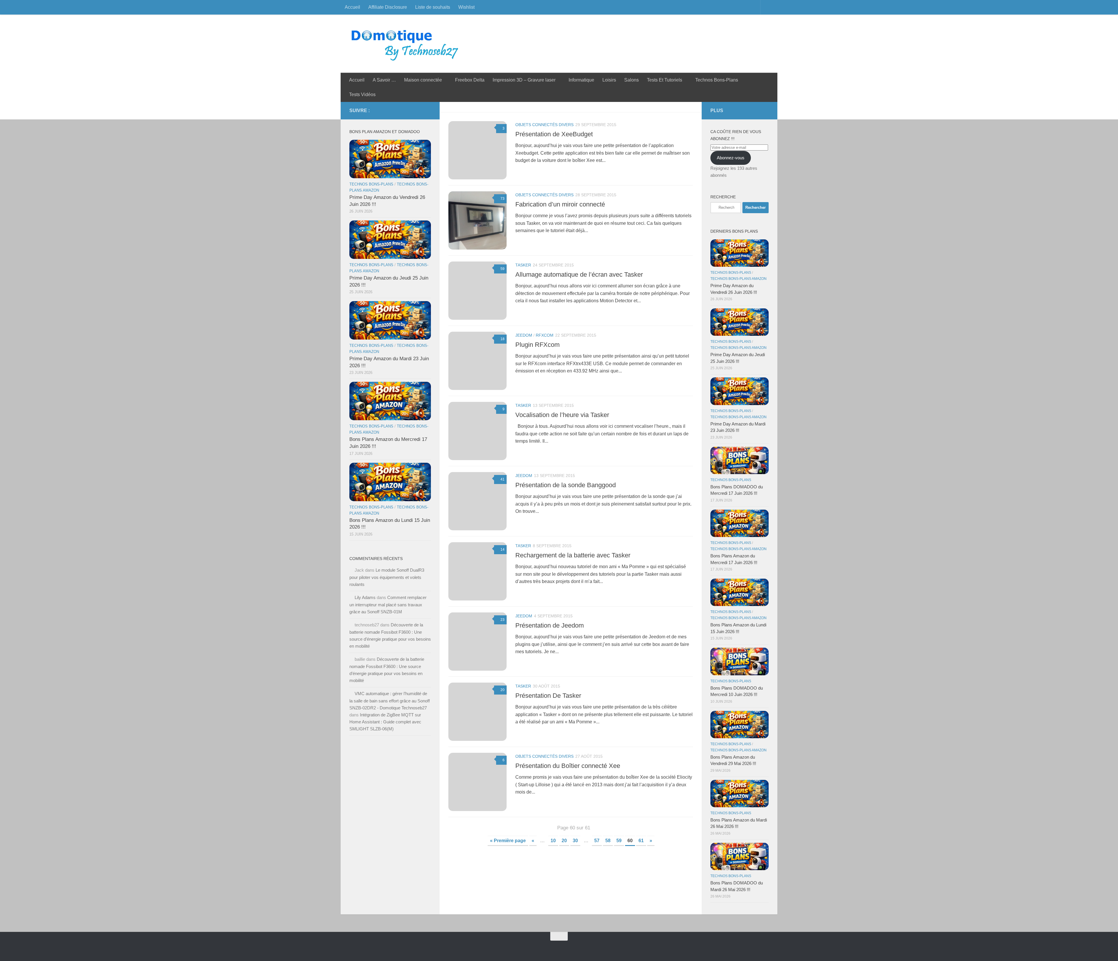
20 (502, 690)
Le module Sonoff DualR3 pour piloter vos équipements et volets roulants (386, 577)
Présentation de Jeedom (549, 625)
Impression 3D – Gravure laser (524, 79)
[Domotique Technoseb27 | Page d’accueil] (406, 43)
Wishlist (466, 7)
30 (575, 840)
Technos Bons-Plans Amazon (738, 279)
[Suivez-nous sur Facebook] (399, 110)
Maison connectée (423, 79)
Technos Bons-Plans (716, 79)
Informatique (581, 79)
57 (596, 840)
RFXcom (544, 335)
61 (641, 840)
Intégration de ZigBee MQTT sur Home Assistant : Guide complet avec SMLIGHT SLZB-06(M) (385, 721)
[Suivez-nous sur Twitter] (408, 110)
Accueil (352, 7)
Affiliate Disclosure (387, 7)
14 (502, 549)
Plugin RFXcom (537, 344)
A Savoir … (384, 79)
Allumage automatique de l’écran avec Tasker (579, 274)
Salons (631, 79)
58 (608, 840)
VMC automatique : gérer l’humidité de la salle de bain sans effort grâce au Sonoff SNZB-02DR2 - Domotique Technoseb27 (389, 700)
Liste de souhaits (432, 7)
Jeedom (523, 335)
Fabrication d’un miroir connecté (560, 204)
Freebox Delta (469, 79)
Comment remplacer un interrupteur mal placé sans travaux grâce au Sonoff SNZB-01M (388, 604)
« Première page (508, 840)
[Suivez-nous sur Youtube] (418, 110)
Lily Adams (365, 597)
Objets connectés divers (544, 124)
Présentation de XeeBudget (554, 134)
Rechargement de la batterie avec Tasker (572, 555)
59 (502, 269)
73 (502, 199)
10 (553, 840)
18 (502, 339)
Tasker (523, 265)
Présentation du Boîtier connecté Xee (567, 765)
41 (502, 479)
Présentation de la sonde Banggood (565, 485)
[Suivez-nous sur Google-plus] (427, 110)
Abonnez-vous (730, 157)
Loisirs (609, 79)
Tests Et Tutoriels (664, 79)
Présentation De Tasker (548, 695)
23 (502, 620)
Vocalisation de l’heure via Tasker (562, 414)
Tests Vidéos (362, 94)
